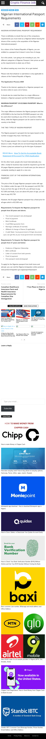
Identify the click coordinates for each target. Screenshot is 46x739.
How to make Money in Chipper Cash (13, 444)
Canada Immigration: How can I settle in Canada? (37, 333)
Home (2, 8)
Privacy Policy (18, 736)
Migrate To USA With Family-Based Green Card (22, 321)
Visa (17, 10)
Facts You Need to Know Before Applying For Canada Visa (7, 319)
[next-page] (24, 340)
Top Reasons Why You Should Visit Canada (22, 334)
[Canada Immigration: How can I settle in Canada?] (38, 328)
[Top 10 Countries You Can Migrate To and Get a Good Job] (38, 313)
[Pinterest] (27, 24)
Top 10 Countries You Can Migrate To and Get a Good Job (38, 319)
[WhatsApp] (32, 24)
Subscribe (8, 408)
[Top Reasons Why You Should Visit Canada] (23, 329)
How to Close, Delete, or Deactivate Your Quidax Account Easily (22, 532)
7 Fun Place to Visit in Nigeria (36, 288)
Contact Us (35, 736)
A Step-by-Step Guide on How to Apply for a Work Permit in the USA (8, 334)
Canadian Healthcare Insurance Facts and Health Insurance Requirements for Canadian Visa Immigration (10, 293)
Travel (12, 10)
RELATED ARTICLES (15, 306)
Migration (9, 8)
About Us (27, 736)
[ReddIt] (37, 24)
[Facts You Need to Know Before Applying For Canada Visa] (8, 313)
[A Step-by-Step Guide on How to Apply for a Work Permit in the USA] (8, 328)
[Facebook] (17, 24)
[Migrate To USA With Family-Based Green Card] (23, 314)
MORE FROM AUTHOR (30, 306)
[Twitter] (22, 24)
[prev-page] (22, 340)
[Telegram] (42, 24)
